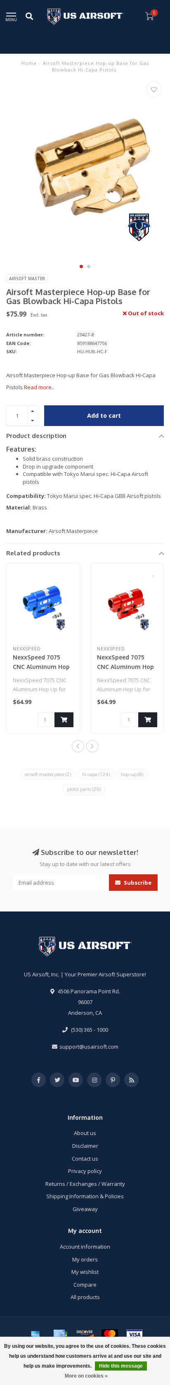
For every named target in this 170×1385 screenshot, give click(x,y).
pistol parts (84, 789)
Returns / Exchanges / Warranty (85, 1183)
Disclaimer (85, 1145)
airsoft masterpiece (48, 774)
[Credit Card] (60, 1334)
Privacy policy (85, 1171)
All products (85, 1297)
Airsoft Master (27, 278)
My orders (85, 1259)
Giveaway (85, 1209)
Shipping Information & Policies (85, 1196)
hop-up (132, 774)
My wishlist (85, 1272)
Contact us (85, 1158)
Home (29, 63)
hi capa (96, 774)
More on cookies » (86, 1376)
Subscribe (137, 882)
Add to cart (104, 415)
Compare (85, 1284)
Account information (85, 1246)
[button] (81, 266)
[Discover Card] (85, 1334)
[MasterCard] (109, 1334)
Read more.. (39, 387)
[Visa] (134, 1334)
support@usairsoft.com (88, 1046)
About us (85, 1133)
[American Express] (35, 1334)
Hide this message (121, 1366)
